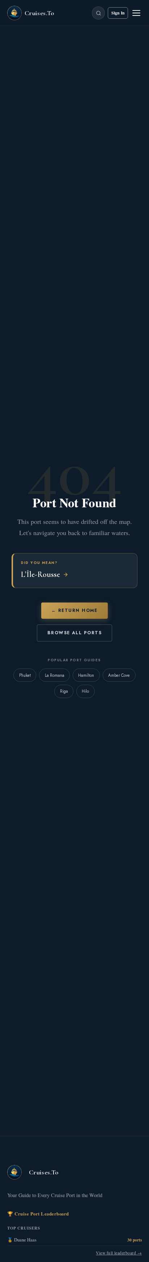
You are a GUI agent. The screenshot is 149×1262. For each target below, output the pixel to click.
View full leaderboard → (119, 1253)
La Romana (54, 675)
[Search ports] (98, 12)
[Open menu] (136, 13)
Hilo (85, 691)
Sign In (117, 13)
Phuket (25, 675)
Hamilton (86, 675)
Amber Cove (119, 675)
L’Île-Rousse (40, 574)
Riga (64, 691)
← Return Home (74, 610)
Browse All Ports (74, 633)
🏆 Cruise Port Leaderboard (38, 1213)
